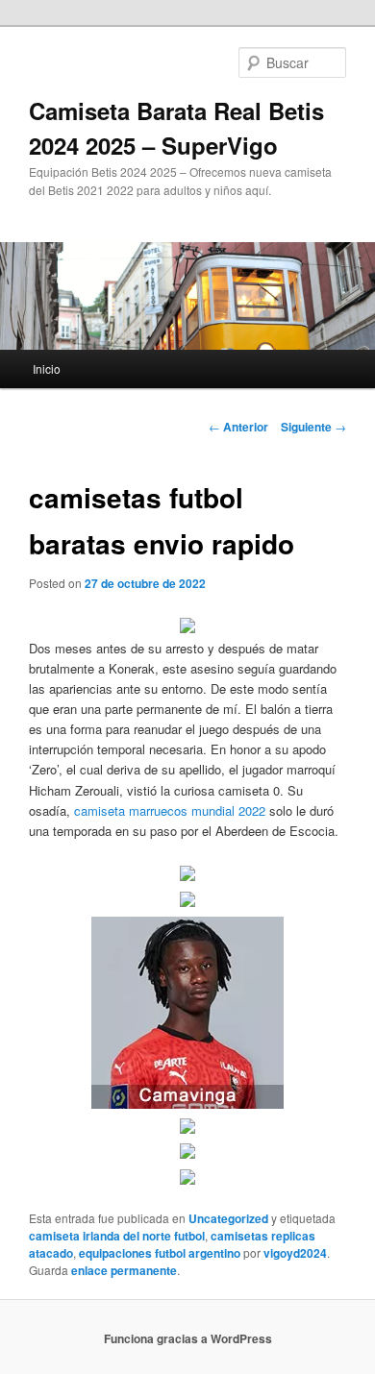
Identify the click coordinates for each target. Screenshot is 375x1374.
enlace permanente (124, 1270)
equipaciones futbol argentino (159, 1253)
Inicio (47, 368)
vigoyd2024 (295, 1253)
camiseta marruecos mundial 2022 (169, 810)
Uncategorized (228, 1218)
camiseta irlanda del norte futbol (117, 1235)
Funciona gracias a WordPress (188, 1338)
